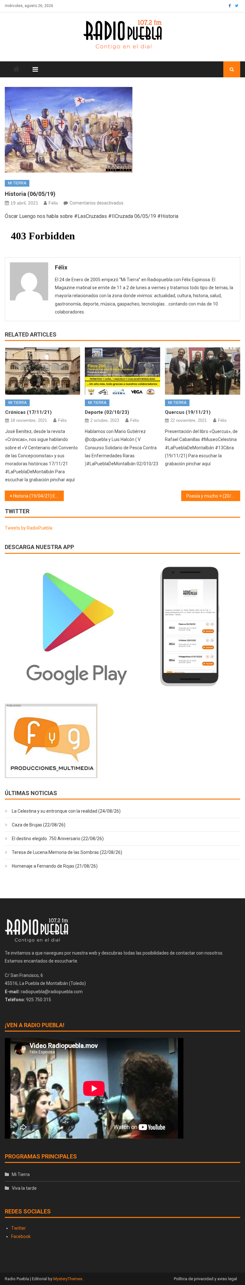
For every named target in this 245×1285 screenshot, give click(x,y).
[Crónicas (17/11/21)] (42, 370)
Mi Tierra (17, 183)
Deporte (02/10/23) (107, 412)
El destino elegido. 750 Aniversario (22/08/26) (58, 838)
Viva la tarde (24, 1188)
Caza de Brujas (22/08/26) (38, 824)
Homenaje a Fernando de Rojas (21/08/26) (55, 866)
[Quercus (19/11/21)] (202, 370)
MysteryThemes (67, 1278)
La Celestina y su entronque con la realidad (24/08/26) (66, 811)
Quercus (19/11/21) (188, 412)
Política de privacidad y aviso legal (205, 1278)
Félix (53, 202)
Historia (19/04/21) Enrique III (38, 496)
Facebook (21, 1236)
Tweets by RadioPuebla (28, 527)
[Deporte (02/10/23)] (122, 370)
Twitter (18, 1228)
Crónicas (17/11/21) (28, 412)
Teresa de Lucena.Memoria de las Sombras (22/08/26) (67, 852)
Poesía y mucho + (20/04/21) (213, 496)
